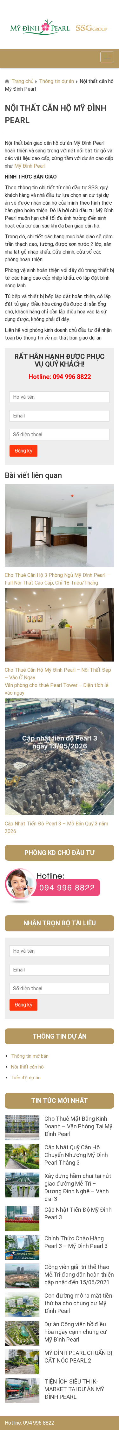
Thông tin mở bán (30, 1056)
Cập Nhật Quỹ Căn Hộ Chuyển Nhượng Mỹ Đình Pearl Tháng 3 (76, 1155)
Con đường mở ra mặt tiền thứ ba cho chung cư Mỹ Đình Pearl (78, 1303)
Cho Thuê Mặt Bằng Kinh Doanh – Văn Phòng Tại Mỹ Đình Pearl (78, 1126)
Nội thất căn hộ (27, 1067)
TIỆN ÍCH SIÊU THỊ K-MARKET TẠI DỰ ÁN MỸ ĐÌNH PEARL (74, 1389)
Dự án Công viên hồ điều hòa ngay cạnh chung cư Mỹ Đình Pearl (75, 1332)
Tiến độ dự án (26, 1078)
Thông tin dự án (56, 81)
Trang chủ (22, 81)
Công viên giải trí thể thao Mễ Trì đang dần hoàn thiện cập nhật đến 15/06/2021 (79, 1275)
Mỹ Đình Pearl (29, 166)
